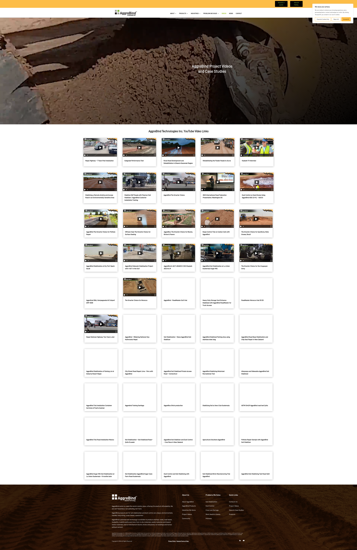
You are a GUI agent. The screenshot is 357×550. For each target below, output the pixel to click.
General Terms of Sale (183, 541)
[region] (332, 13)
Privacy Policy (172, 541)
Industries (195, 13)
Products (182, 13)
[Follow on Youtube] (243, 540)
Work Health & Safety (213, 514)
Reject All (336, 19)
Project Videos (187, 514)
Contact (239, 13)
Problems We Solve (210, 13)
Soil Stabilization (211, 502)
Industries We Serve (189, 510)
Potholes (209, 518)
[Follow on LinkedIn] (239, 540)
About (172, 13)
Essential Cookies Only (323, 19)
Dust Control (210, 506)
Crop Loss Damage (212, 510)
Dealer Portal (296, 4)
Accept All (346, 19)
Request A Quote (281, 4)
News (231, 13)
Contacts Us (233, 502)
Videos (224, 13)
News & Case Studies (236, 510)
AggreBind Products (189, 506)
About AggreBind (188, 502)
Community (186, 518)
